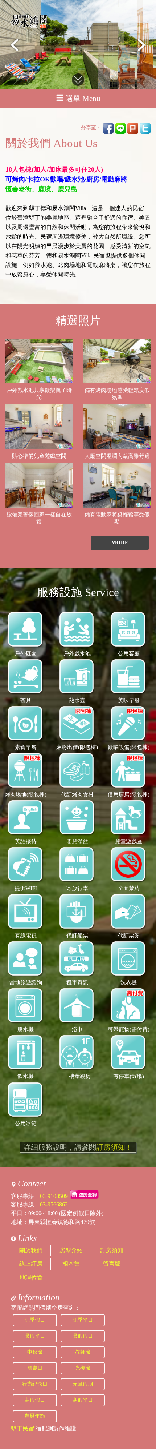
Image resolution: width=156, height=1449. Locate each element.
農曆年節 (35, 1416)
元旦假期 (83, 1384)
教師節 (82, 1352)
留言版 (111, 1264)
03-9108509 (54, 1196)
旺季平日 (83, 1320)
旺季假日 (35, 1320)
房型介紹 (71, 1250)
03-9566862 (54, 1204)
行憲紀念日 (35, 1384)
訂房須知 (111, 1250)
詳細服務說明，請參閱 (78, 1147)
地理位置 (31, 1277)
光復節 (82, 1368)
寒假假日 (35, 1400)
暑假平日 (35, 1336)
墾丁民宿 (22, 1428)
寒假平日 (83, 1400)
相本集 (71, 1264)
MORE (119, 542)
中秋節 (34, 1352)
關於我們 (30, 1250)
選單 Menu (82, 98)
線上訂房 (30, 1264)
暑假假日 (83, 1336)
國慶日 (34, 1368)
